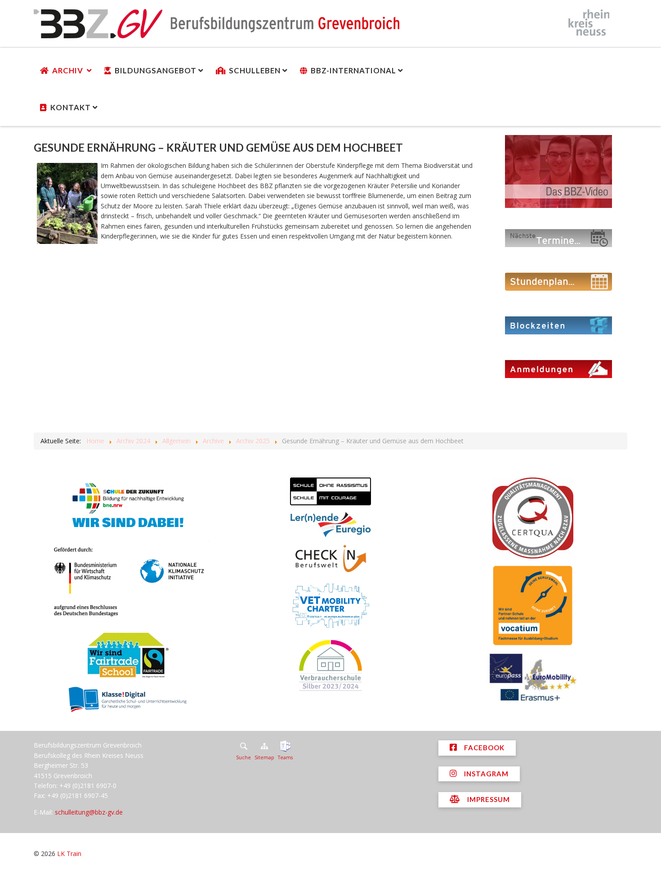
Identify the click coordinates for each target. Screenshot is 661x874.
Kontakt (70, 107)
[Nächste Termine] (558, 237)
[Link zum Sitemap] (264, 746)
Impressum (487, 799)
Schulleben (255, 70)
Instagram (485, 774)
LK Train (69, 853)
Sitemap (264, 757)
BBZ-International (353, 70)
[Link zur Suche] (243, 746)
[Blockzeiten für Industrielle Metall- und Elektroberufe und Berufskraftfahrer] (558, 324)
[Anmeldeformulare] (558, 368)
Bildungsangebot (156, 70)
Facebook (483, 747)
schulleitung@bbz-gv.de (89, 812)
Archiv (68, 70)
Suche (243, 757)
